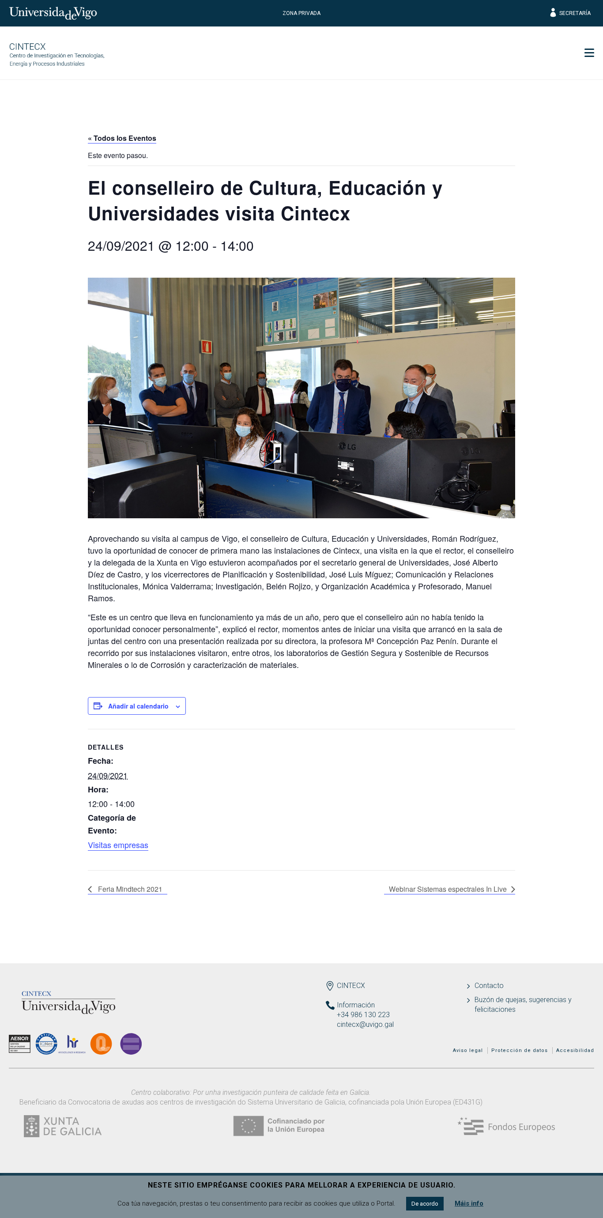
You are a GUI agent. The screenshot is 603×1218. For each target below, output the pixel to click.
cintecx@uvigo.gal (365, 1024)
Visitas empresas (118, 844)
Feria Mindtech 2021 (129, 889)
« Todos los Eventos (122, 138)
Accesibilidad (575, 1050)
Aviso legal (468, 1050)
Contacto (489, 985)
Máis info (469, 1203)
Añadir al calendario (138, 705)
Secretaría (575, 13)
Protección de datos (519, 1050)
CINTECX (351, 985)
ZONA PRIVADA (301, 13)
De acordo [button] (424, 1203)
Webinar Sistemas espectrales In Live (448, 889)
